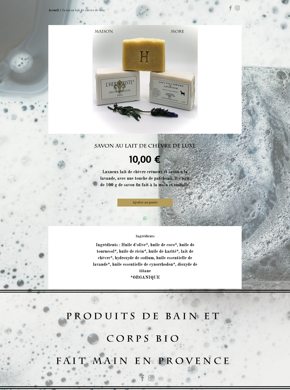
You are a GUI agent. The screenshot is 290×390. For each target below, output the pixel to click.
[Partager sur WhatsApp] (145, 218)
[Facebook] (230, 8)
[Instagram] (237, 8)
